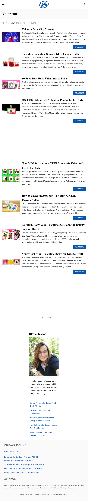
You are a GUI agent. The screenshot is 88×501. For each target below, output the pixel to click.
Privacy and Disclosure (12, 451)
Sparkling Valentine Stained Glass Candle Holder (51, 54)
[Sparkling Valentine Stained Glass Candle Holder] (11, 63)
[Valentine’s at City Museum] (11, 38)
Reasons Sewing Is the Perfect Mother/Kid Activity (41, 434)
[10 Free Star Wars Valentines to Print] (11, 85)
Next (50, 317)
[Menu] (3, 4)
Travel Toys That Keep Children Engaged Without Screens (42, 419)
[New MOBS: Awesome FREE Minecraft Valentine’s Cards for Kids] (11, 176)
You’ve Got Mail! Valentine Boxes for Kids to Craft (52, 254)
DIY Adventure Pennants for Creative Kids (41, 412)
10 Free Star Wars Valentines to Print (44, 78)
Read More (80, 48)
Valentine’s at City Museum (38, 29)
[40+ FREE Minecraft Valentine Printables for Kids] (11, 110)
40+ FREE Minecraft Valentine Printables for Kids (52, 100)
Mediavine (64, 494)
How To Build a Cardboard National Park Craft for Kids (44, 426)
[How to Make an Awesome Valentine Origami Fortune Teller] (11, 207)
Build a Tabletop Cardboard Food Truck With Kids (43, 404)
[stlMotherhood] (44, 4)
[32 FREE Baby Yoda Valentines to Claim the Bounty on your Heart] (11, 235)
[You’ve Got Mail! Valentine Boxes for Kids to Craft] (11, 262)
